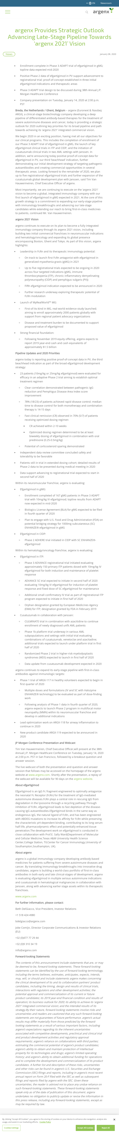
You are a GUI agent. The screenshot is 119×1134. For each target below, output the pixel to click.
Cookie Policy (45, 1122)
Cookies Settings (11, 1127)
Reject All (106, 1127)
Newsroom (106, 3)
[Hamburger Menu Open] (7, 12)
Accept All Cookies (85, 1127)
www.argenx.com (39, 775)
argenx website (83, 779)
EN (93, 3)
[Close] (114, 1119)
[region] (59, 1124)
